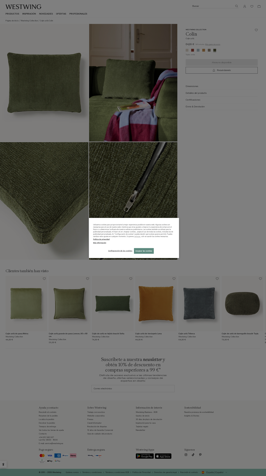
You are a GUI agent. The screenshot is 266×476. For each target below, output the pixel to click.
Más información (99, 243)
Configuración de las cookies (120, 251)
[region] (134, 238)
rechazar (137, 236)
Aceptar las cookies (143, 251)
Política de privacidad (101, 239)
